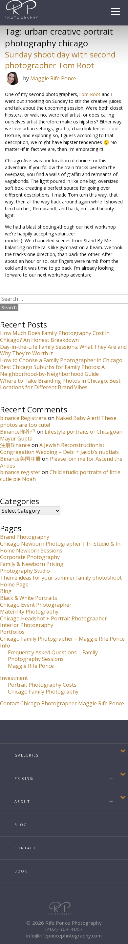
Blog (5, 591)
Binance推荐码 (17, 431)
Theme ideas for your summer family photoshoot (61, 577)
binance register (20, 472)
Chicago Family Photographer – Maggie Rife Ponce (62, 638)
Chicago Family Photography (43, 691)
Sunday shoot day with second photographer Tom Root (60, 60)
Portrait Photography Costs (42, 684)
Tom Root (89, 94)
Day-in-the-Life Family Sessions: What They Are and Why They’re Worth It (63, 350)
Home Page (14, 584)
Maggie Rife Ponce (53, 78)
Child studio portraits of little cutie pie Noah (60, 476)
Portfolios (12, 631)
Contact (25, 847)
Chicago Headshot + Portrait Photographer (53, 618)
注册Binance (15, 445)
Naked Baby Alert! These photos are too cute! (58, 421)
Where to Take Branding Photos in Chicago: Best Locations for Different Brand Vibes (60, 384)
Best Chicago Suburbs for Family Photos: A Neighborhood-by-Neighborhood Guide (52, 370)
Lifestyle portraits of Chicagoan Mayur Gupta (61, 435)
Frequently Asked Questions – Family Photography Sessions (53, 656)
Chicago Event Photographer (36, 604)
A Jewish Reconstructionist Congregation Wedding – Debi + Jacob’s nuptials (59, 448)
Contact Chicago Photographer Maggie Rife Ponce (62, 703)
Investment (14, 677)
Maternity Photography (29, 611)
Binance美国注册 (20, 458)
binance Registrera (23, 418)
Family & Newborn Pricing (31, 564)
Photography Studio (25, 570)
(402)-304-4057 (64, 929)
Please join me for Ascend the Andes (61, 462)
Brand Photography (24, 536)
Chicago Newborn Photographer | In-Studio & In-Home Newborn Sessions (61, 547)
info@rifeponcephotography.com (63, 935)
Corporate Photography (30, 557)
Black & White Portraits (28, 597)
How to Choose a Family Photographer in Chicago (61, 360)
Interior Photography (26, 625)
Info (5, 645)
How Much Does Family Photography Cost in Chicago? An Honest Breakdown (55, 336)
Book (21, 871)
